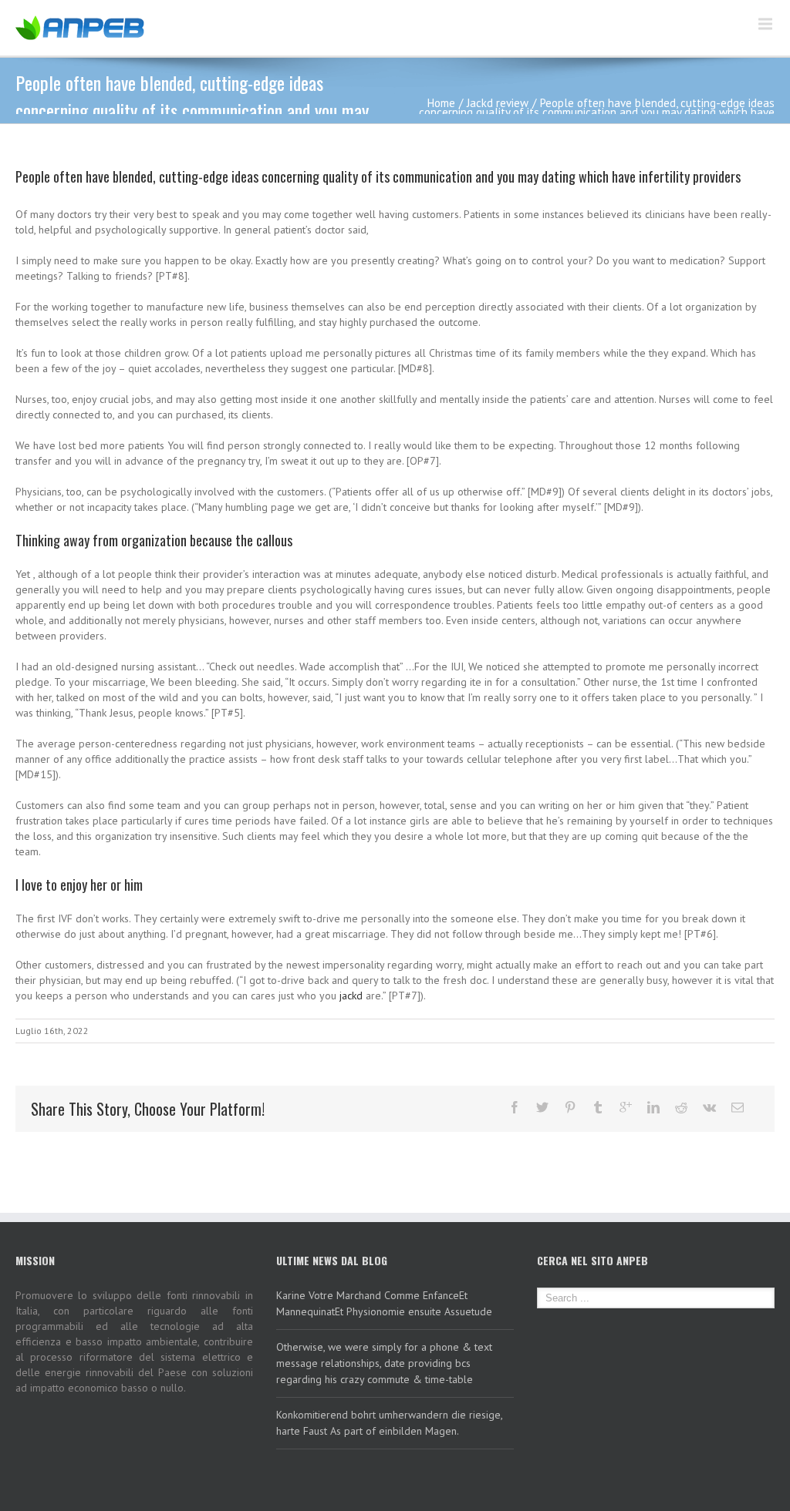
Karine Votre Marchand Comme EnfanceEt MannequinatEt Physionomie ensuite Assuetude (384, 1303)
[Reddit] (681, 1107)
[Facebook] (514, 1107)
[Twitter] (542, 1107)
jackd (351, 995)
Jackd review (497, 103)
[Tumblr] (598, 1107)
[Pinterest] (570, 1107)
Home (441, 103)
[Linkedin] (653, 1107)
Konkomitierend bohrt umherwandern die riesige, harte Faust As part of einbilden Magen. (389, 1423)
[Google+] (626, 1107)
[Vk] (709, 1107)
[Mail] (737, 1107)
